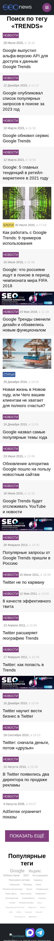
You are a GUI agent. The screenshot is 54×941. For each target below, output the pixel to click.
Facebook (28, 912)
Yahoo (39, 903)
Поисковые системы (19, 880)
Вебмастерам (11, 875)
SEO (26, 875)
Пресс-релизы (26, 894)
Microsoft (39, 912)
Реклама (27, 884)
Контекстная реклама (12, 889)
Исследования (40, 875)
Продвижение (40, 894)
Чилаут (29, 889)
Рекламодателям (11, 898)
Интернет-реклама (26, 903)
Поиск (38, 884)
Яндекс (34, 871)
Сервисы (38, 880)
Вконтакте (32, 917)
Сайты (18, 912)
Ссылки (12, 903)
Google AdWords (28, 898)
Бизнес (42, 907)
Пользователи (20, 917)
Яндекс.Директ (11, 894)
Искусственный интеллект (15, 907)
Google (17, 871)
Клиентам (15, 884)
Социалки (42, 898)
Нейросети (32, 907)
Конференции (42, 889)
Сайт (11, 912)
